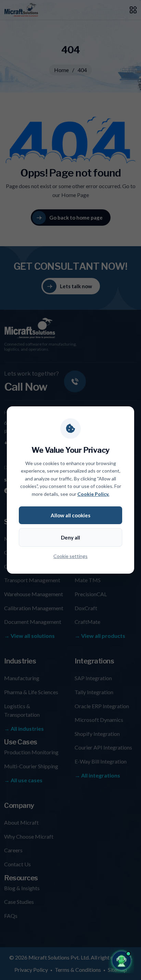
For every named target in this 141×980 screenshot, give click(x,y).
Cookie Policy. (93, 494)
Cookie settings (70, 556)
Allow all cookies (70, 515)
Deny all (70, 537)
